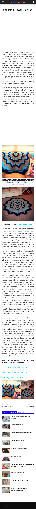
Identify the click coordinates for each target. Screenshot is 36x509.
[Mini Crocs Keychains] (6, 474)
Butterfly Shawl (16, 456)
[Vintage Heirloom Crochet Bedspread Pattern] (6, 490)
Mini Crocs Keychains (17, 472)
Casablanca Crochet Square (15, 367)
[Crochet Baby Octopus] (6, 442)
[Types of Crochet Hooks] (6, 450)
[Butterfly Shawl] (6, 458)
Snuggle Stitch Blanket (13, 377)
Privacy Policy (26, 504)
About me (13, 504)
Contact (19, 504)
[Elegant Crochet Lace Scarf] (6, 482)
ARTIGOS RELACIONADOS (9, 412)
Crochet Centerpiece (17, 424)
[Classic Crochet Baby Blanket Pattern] (6, 419)
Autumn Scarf (30, 406)
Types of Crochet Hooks (19, 448)
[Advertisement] (18, 32)
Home (8, 504)
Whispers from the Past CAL (16, 372)
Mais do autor (22, 412)
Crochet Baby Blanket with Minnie (21, 432)
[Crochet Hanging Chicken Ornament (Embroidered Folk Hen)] (6, 466)
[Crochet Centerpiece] (6, 426)
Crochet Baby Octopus (18, 440)
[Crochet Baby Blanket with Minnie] (6, 434)
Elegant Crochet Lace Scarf (19, 480)
